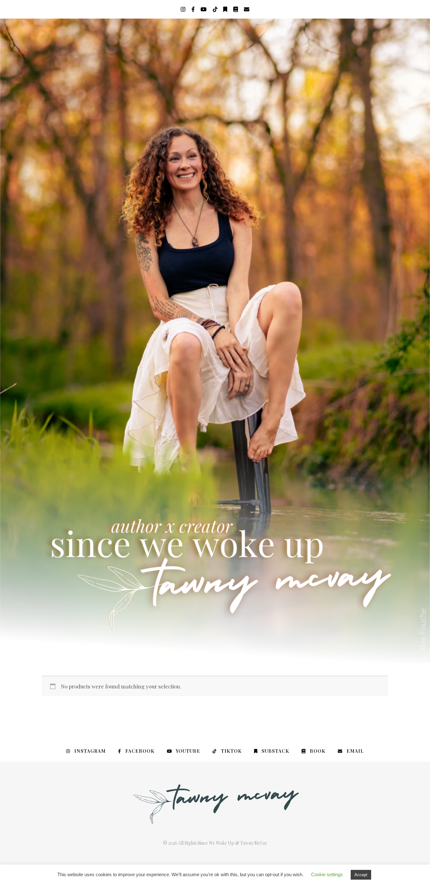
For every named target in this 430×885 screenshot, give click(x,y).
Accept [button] (360, 874)
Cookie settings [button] (327, 874)
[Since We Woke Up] (215, 341)
